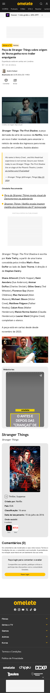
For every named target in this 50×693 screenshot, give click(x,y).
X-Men (22, 9)
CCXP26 (5, 9)
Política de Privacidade (12, 658)
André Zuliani (12, 71)
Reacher (38, 9)
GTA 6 (30, 9)
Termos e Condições (11, 651)
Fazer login (25, 574)
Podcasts (14, 9)
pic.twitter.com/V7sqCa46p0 (17, 171)
